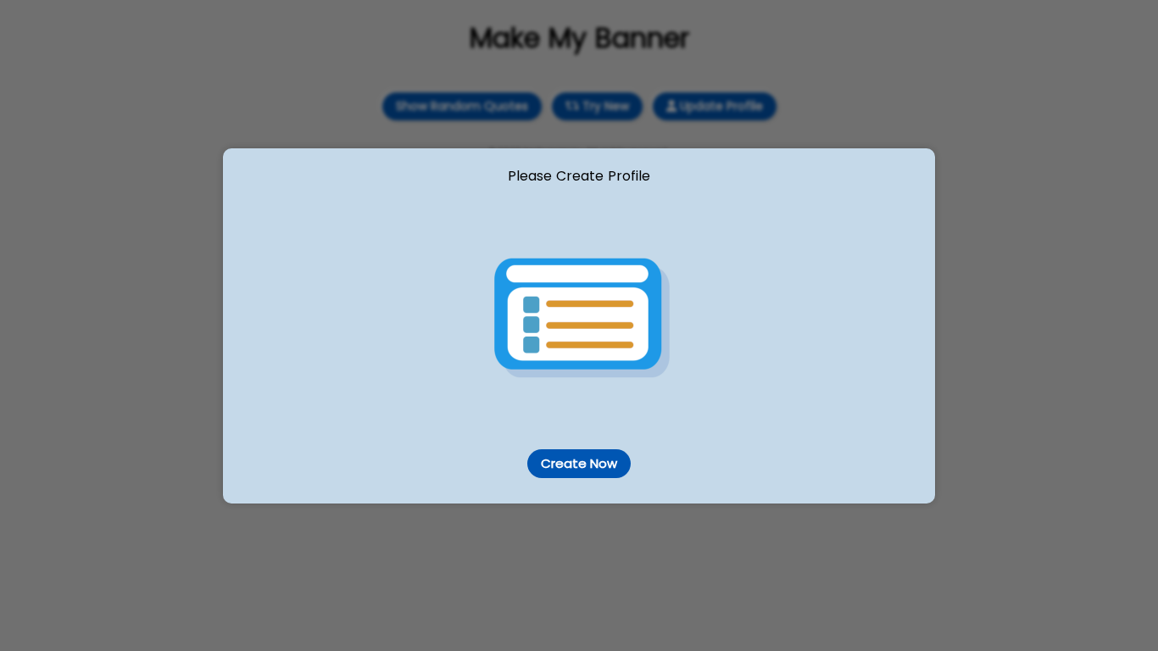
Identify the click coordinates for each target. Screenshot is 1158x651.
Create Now (579, 463)
